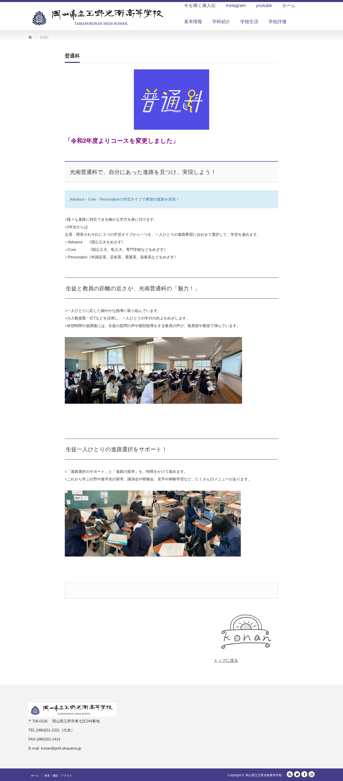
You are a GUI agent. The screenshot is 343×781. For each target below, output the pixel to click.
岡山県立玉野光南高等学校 (264, 775)
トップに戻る (226, 660)
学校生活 (249, 21)
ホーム (35, 775)
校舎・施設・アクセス (58, 775)
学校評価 (277, 21)
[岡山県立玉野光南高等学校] (98, 17)
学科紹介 (221, 21)
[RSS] (290, 774)
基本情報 (193, 21)
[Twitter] (297, 774)
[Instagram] (312, 774)
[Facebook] (304, 774)
